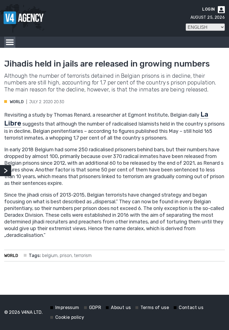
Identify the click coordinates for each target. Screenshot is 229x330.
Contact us (191, 307)
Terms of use (154, 307)
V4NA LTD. (32, 312)
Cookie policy (69, 317)
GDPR (95, 307)
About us (121, 307)
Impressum (67, 307)
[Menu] (9, 42)
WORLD (17, 102)
